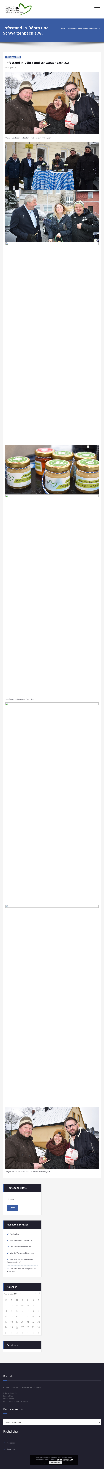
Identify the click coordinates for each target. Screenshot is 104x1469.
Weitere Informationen (65, 1459)
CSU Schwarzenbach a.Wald (20, 1247)
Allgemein (11, 68)
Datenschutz (11, 1449)
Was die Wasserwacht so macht (22, 1253)
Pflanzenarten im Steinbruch (21, 1240)
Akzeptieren (55, 1462)
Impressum (10, 1443)
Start (63, 29)
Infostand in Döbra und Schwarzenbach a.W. (84, 29)
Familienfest (14, 1234)
